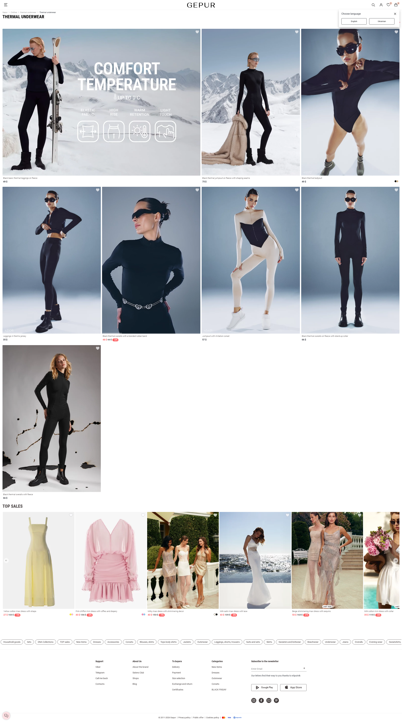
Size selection (178, 678)
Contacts (99, 684)
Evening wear (375, 642)
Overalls (359, 642)
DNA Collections (45, 642)
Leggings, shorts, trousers (227, 642)
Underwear (330, 642)
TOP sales (65, 642)
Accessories (113, 642)
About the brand (140, 667)
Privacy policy (184, 717)
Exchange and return (182, 684)
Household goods (11, 642)
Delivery (176, 667)
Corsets (129, 642)
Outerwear (202, 642)
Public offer (198, 717)
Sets (29, 642)
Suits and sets (253, 642)
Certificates (177, 689)
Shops (136, 678)
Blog (135, 684)
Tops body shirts (168, 642)
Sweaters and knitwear (290, 642)
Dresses (97, 642)
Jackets (187, 642)
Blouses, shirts (147, 642)
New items (81, 642)
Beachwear (312, 642)
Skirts (269, 642)
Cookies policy (212, 717)
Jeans (345, 642)
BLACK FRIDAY (219, 689)
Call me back (101, 678)
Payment (176, 672)
